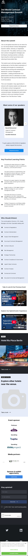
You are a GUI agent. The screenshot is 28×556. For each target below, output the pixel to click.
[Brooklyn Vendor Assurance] (14, 429)
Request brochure (14, 26)
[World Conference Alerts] (14, 461)
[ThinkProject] (14, 447)
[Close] (25, 543)
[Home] (5, 2)
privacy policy (22, 507)
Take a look (4, 369)
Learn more (14, 477)
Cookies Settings (14, 549)
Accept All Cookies (14, 553)
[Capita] (14, 439)
